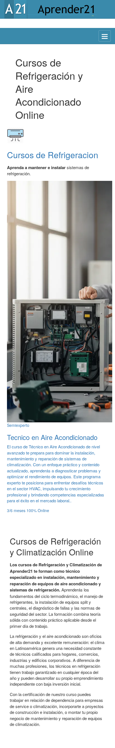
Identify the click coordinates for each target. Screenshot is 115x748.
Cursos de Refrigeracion (52, 155)
